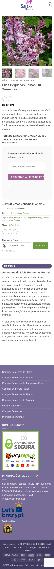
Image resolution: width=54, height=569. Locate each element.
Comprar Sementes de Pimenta (18, 377)
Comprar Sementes (12, 411)
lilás (21, 218)
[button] (4, 5)
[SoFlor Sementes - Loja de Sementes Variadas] (27, 5)
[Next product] (4, 98)
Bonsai (10, 218)
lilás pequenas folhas (32, 218)
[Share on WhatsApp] (4, 231)
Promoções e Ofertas (13, 417)
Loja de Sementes (11, 405)
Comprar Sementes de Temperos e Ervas (23, 383)
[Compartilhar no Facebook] (10, 231)
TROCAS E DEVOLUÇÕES (26, 547)
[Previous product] (10, 98)
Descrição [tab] (9, 266)
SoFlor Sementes (15, 225)
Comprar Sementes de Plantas (18, 394)
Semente (46, 218)
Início (5, 81)
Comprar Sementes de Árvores (18, 400)
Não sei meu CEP (9, 251)
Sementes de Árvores (23, 81)
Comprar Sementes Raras (15, 389)
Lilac (16, 218)
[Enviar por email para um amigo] (15, 231)
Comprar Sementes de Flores (17, 372)
